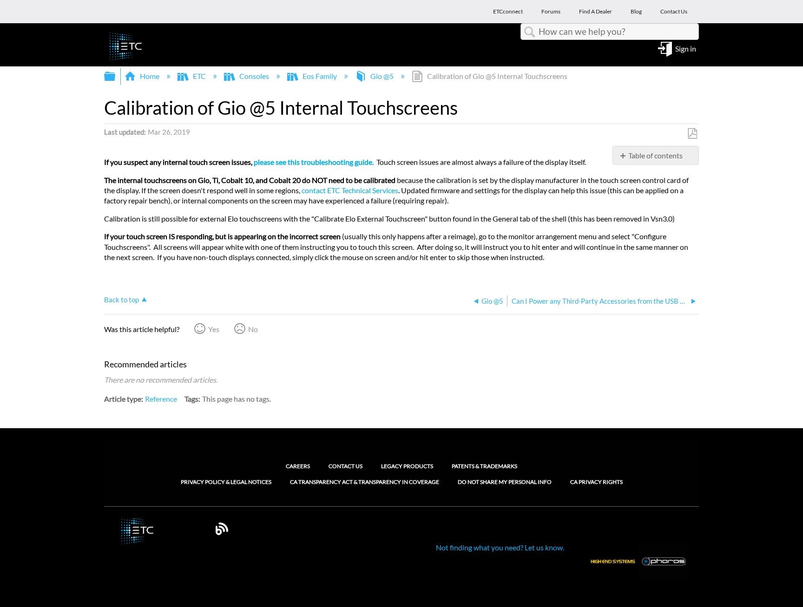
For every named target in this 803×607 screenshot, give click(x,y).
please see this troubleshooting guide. (314, 161)
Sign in (685, 48)
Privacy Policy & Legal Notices (226, 482)
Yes (213, 329)
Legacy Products (407, 466)
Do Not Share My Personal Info (505, 482)
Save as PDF (692, 133)
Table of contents (655, 155)
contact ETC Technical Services (350, 190)
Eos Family (319, 76)
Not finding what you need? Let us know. (500, 547)
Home (149, 76)
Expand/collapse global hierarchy (115, 76)
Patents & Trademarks (484, 466)
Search (529, 32)
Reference (161, 398)
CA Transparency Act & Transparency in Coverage (364, 482)
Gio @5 (382, 76)
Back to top (121, 299)
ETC (199, 76)
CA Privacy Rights (596, 482)
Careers (298, 466)
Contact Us (345, 466)
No (253, 329)
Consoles (254, 76)
